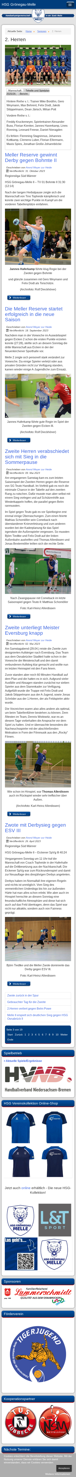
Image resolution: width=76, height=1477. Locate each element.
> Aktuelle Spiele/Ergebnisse (23, 1060)
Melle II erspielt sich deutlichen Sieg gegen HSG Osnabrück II (37, 1017)
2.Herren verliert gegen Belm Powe (29, 1008)
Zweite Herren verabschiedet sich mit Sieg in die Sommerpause (37, 456)
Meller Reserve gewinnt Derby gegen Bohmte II (31, 157)
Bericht (24, 93)
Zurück (19, 1034)
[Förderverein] (38, 1354)
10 (57, 1034)
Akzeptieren (64, 1468)
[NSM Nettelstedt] (38, 1422)
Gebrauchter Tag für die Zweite (26, 1002)
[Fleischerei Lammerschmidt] (38, 1297)
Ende (10, 1039)
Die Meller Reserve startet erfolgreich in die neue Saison (34, 314)
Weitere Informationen (57, 1474)
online (26, 1188)
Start (10, 1034)
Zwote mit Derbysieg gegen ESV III (35, 827)
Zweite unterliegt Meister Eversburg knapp (32, 630)
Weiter (64, 1034)
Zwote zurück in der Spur (23, 995)
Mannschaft (14, 90)
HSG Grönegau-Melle (19, 4)
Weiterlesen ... (20, 297)
